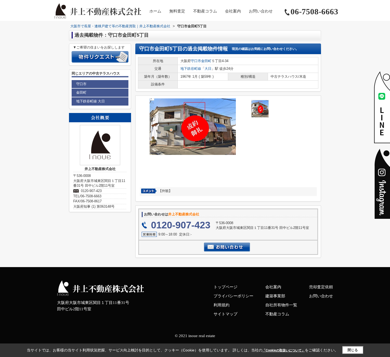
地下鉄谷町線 (190, 69)
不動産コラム (205, 11)
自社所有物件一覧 (281, 305)
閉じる (353, 350)
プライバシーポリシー (233, 296)
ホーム (155, 11)
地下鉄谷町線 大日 (90, 101)
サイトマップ (225, 314)
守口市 (196, 61)
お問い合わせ (261, 11)
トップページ (225, 287)
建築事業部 (275, 296)
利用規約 (221, 305)
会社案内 (233, 11)
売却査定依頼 (321, 287)
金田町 (206, 61)
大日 (208, 69)
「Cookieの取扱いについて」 (283, 350)
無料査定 (177, 11)
